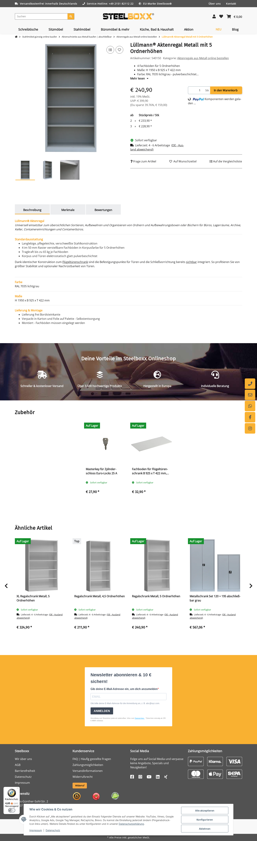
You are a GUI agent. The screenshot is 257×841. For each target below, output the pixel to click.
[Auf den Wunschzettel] (119, 50)
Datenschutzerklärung (131, 823)
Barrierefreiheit (25, 771)
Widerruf (79, 785)
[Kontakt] (250, 395)
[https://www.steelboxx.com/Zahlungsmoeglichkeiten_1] (196, 761)
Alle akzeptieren (204, 810)
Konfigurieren (205, 819)
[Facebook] (250, 417)
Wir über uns (23, 759)
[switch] (11, 810)
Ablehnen (204, 828)
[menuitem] (28, 29)
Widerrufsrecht (83, 777)
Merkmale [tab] (67, 210)
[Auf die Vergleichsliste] (110, 50)
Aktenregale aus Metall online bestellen (203, 58)
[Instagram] (250, 428)
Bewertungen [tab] (103, 210)
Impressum (35, 830)
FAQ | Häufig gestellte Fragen (92, 759)
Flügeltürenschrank (75, 262)
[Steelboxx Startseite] (128, 16)
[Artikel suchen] (70, 16)
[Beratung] (250, 383)
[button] (214, 16)
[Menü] (18, 789)
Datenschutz (53, 830)
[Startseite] (16, 37)
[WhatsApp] (250, 406)
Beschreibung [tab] (32, 210)
